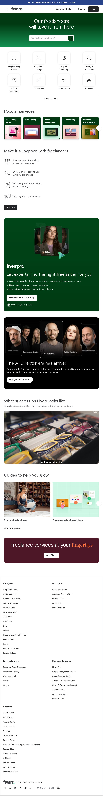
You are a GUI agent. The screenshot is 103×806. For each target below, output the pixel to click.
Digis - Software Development (64, 685)
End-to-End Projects (11, 649)
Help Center (8, 717)
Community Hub (9, 676)
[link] (5, 788)
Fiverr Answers (58, 608)
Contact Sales (58, 699)
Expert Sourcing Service (62, 676)
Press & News (9, 767)
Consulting (7, 621)
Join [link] (93, 9)
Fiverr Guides (57, 603)
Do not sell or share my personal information (21, 745)
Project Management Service (64, 672)
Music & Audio (9, 608)
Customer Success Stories (63, 594)
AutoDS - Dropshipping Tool (63, 681)
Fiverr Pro (56, 667)
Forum (5, 681)
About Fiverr (8, 713)
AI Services (8, 617)
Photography (8, 639)
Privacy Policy (9, 740)
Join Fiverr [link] (51, 555)
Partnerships (8, 749)
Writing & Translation (11, 599)
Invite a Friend (9, 763)
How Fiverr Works (59, 590)
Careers (6, 731)
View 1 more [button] (50, 98)
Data (5, 626)
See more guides (12, 528)
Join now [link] (10, 207)
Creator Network (10, 754)
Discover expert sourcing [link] (21, 298)
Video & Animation (10, 603)
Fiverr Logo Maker (59, 694)
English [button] (43, 788)
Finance (6, 644)
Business (6, 630)
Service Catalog (9, 653)
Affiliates (6, 758)
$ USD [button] (52, 788)
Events (6, 685)
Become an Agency (11, 672)
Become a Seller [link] (64, 9)
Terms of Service (10, 735)
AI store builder (58, 690)
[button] (6, 9)
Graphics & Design (10, 590)
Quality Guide (58, 599)
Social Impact (8, 726)
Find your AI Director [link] (19, 380)
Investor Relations (10, 772)
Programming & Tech (11, 612)
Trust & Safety (9, 722)
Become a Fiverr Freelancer (14, 667)
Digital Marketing (10, 594)
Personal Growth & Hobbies (14, 635)
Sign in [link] (81, 9)
